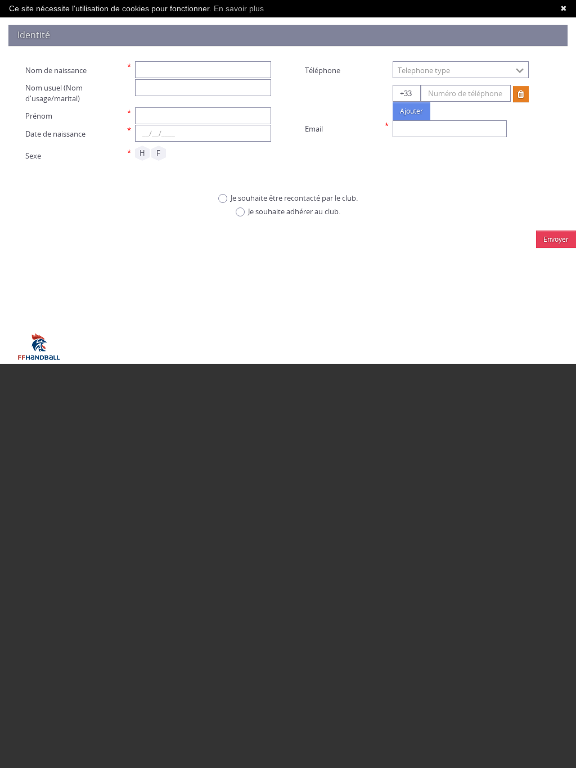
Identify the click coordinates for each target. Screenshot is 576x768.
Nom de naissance (56, 70)
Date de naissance (55, 134)
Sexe (33, 156)
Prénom (38, 116)
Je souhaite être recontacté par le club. (294, 198)
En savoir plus (239, 8)
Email (314, 129)
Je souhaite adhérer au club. (294, 211)
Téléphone (322, 70)
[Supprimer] (521, 94)
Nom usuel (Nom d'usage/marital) (54, 93)
